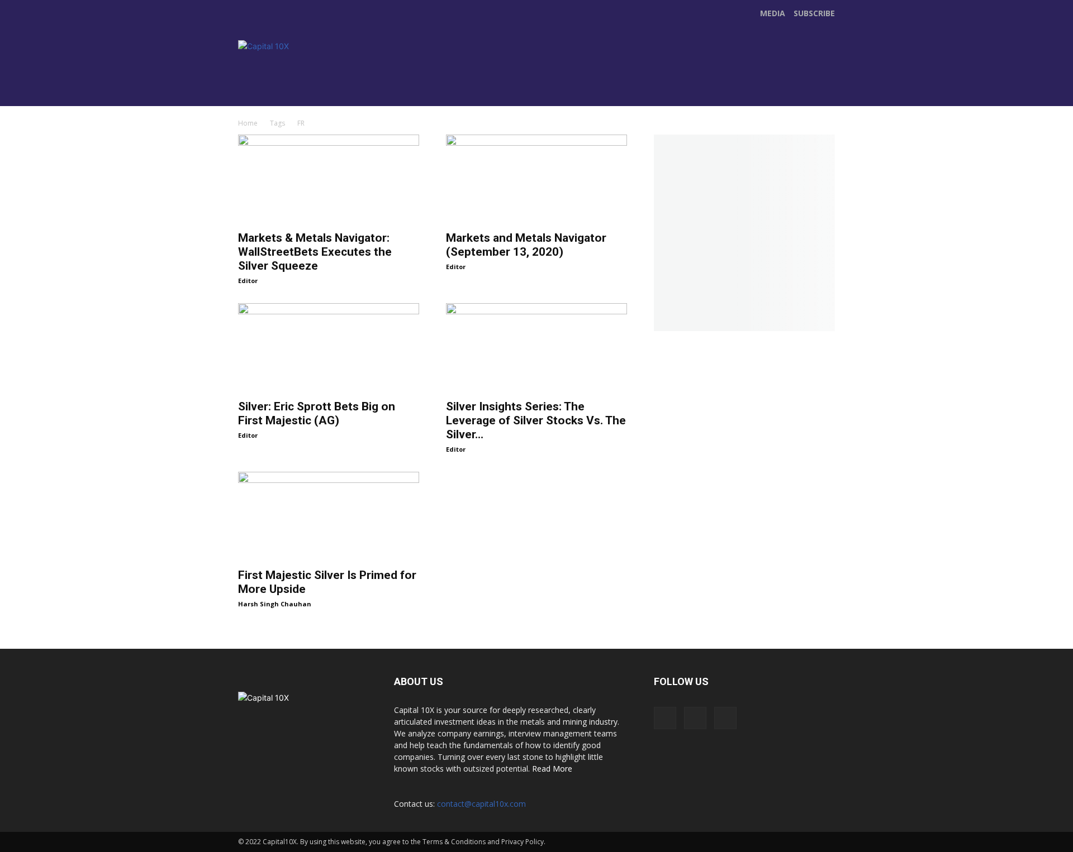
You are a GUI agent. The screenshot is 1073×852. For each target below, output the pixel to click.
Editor (248, 280)
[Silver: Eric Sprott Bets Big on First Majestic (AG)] (328, 348)
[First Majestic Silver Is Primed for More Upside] (328, 516)
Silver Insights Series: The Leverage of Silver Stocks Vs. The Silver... (536, 420)
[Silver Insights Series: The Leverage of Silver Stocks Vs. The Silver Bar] (536, 348)
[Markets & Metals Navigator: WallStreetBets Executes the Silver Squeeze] (328, 179)
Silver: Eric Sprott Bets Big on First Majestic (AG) (316, 413)
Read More (552, 768)
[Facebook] (450, 83)
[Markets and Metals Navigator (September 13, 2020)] (536, 179)
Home (248, 123)
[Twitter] (474, 83)
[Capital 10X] (315, 71)
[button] (825, 93)
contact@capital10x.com (481, 803)
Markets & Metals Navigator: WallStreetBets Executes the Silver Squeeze (315, 251)
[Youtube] (497, 83)
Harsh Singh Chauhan (274, 604)
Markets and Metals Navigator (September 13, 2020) (526, 245)
